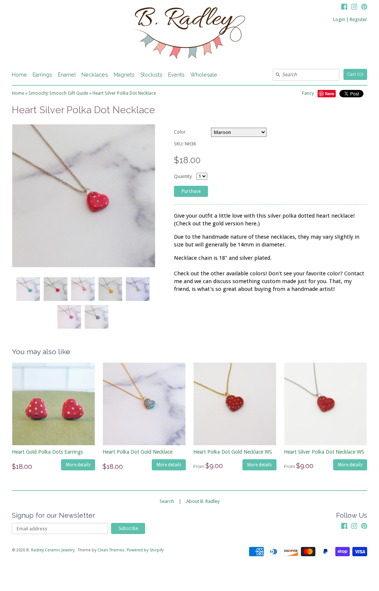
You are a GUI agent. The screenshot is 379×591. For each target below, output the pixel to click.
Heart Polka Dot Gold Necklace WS (232, 452)
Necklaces (94, 75)
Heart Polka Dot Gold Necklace (137, 452)
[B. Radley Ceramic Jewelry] (189, 34)
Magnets (124, 75)
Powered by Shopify (145, 550)
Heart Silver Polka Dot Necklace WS (324, 452)
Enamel (67, 75)
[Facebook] (344, 8)
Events (176, 75)
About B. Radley (202, 501)
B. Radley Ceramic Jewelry (50, 550)
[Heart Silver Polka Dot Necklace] (28, 289)
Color (180, 132)
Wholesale (203, 75)
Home (19, 75)
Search (167, 501)
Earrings (42, 75)
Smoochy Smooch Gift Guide (58, 93)
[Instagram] (354, 8)
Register (358, 19)
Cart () (355, 74)
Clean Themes (110, 550)
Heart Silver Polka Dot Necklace (124, 93)
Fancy (308, 93)
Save (329, 93)
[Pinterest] (364, 8)
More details (78, 464)
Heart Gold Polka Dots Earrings (47, 452)
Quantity (183, 176)
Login (339, 19)
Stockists (151, 75)
